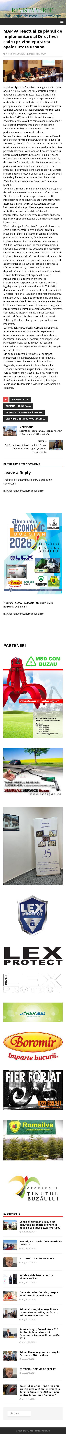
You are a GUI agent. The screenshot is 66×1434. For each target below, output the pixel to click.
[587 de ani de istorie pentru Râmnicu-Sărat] (10, 1282)
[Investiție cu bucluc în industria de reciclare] (10, 1248)
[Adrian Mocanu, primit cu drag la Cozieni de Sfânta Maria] (10, 1358)
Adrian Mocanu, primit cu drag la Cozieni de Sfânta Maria (39, 1353)
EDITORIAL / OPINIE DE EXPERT (37, 1258)
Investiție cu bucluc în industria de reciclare (40, 1243)
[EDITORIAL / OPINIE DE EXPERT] (10, 1265)
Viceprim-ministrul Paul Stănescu (25, 418)
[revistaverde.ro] (33, 16)
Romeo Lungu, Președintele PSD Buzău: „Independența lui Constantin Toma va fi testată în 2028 (39, 1334)
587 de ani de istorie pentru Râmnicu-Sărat (36, 1277)
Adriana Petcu (20, 399)
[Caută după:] (19, 1413)
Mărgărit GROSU (37, 53)
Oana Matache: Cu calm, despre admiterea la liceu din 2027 (38, 1294)
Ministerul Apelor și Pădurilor (24, 412)
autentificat (24, 479)
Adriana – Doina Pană (18, 406)
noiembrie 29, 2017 (15, 53)
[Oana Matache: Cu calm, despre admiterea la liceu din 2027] (10, 1299)
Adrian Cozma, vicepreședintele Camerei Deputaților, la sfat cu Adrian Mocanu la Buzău (38, 1312)
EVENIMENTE (11, 1214)
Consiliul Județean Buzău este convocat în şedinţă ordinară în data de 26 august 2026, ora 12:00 (39, 1224)
